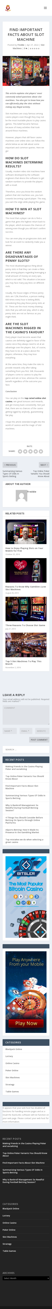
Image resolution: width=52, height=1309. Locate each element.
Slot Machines (12, 1077)
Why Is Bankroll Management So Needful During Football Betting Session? (21, 808)
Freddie (20, 45)
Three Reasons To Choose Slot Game (25, 625)
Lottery (9, 1056)
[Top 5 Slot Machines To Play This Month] (26, 645)
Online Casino (12, 1063)
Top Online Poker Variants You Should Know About (24, 777)
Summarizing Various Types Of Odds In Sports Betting (25, 796)
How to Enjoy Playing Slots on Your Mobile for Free (24, 549)
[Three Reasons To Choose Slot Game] (26, 609)
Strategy (9, 1084)
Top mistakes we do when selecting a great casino (24, 840)
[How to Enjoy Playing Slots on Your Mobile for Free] (26, 532)
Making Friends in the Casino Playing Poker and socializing (24, 767)
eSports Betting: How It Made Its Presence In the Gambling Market (22, 831)
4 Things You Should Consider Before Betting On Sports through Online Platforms (24, 820)
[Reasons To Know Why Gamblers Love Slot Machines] (26, 570)
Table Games (12, 1091)
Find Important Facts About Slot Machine (21, 787)
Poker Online (11, 1070)
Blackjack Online (13, 1049)
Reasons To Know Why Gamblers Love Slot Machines (25, 588)
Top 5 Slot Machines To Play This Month (23, 662)
